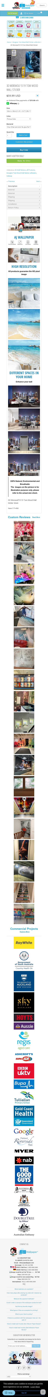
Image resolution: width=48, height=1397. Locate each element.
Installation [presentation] (12, 204)
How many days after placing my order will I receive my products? (24, 1294)
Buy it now (24, 150)
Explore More (24, 932)
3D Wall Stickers (20, 170)
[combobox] (41, 5)
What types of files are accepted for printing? (24, 1310)
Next (38, 181)
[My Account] (21, 13)
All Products (31, 170)
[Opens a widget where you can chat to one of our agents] (8, 1393)
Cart (39, 13)
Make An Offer (24, 161)
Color (9, 116)
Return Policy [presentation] (13, 207)
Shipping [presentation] (11, 197)
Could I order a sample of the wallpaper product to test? (24, 1302)
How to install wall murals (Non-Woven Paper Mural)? (24, 1324)
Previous (11, 181)
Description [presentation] (12, 186)
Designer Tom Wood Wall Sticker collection (26, 42)
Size (8, 108)
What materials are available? (24, 1289)
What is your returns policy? (24, 1314)
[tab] (24, 186)
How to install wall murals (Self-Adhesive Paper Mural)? (24, 1329)
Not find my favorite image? (24, 1306)
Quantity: (10, 132)
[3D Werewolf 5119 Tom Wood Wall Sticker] (24, 64)
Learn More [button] (35, 1387)
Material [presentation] (11, 189)
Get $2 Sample (12, 13)
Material (10, 124)
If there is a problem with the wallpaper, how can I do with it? (24, 1319)
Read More (36, 517)
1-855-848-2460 (26, 18)
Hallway (9, 176)
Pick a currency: (24, 1374)
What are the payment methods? (24, 1299)
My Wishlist (30, 13)
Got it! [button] (24, 1393)
